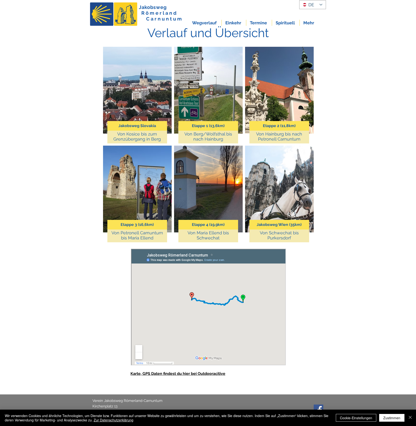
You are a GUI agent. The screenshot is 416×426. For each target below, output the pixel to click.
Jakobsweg (153, 7)
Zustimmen (391, 417)
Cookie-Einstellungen (356, 417)
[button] (204, 23)
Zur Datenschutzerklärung (113, 420)
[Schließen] (410, 417)
